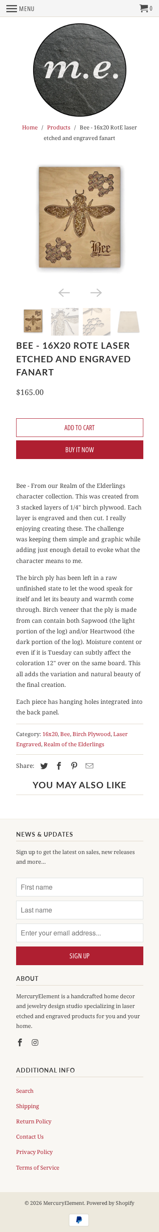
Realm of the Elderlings (74, 744)
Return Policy (33, 1121)
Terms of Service (37, 1167)
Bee (65, 734)
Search (24, 1091)
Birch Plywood (92, 734)
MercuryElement (63, 1203)
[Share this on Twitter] (43, 766)
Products (58, 127)
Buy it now (79, 449)
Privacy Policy (34, 1152)
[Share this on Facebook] (57, 766)
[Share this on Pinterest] (73, 766)
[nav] (20, 8)
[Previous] (63, 292)
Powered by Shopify (110, 1203)
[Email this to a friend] (88, 766)
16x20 (50, 734)
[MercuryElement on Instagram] (35, 1042)
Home (30, 127)
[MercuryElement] (79, 70)
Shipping (27, 1106)
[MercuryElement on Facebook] (20, 1042)
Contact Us (30, 1136)
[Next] (95, 292)
